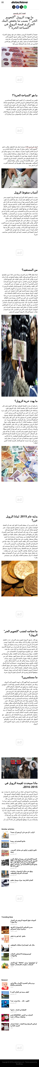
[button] (2, 2)
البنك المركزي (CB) (31, 147)
